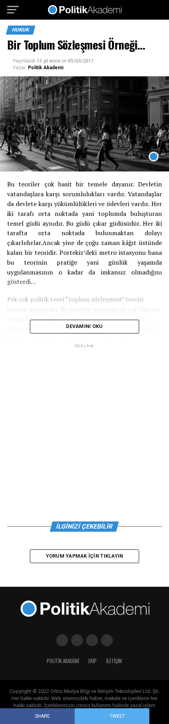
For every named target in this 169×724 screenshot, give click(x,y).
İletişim (114, 661)
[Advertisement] (84, 434)
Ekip (92, 661)
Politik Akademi (45, 67)
